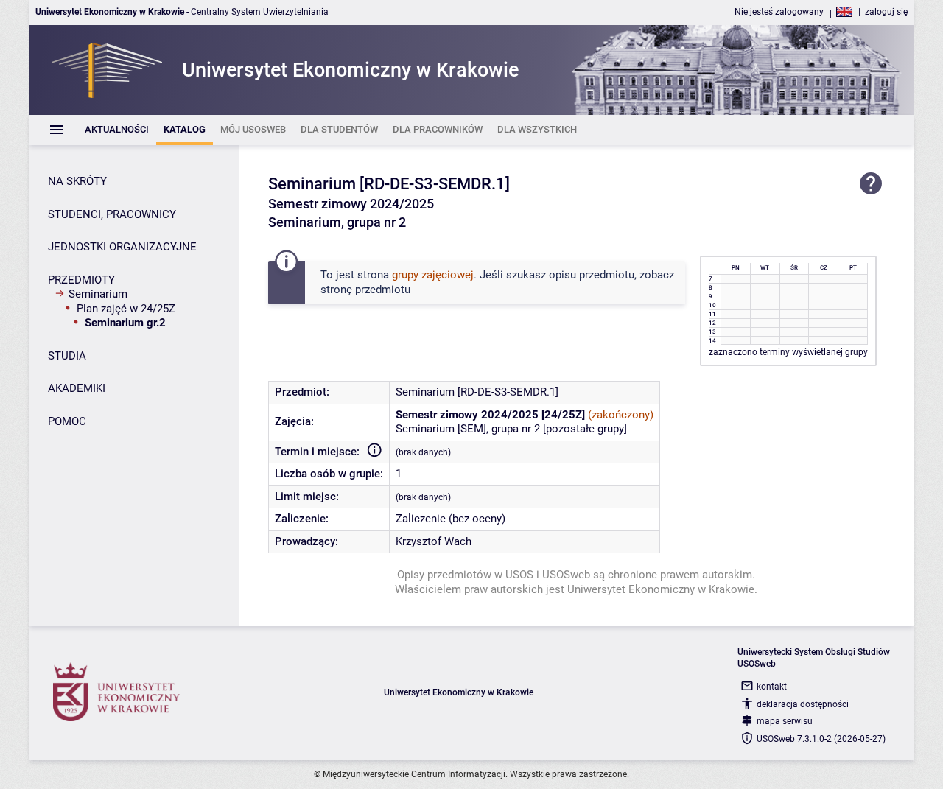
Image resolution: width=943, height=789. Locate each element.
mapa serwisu (785, 721)
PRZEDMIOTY (81, 280)
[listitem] (116, 130)
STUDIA (67, 355)
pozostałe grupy (585, 428)
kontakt (772, 686)
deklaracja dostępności (803, 704)
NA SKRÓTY (77, 181)
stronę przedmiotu (365, 289)
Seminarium (98, 294)
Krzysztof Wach (434, 541)
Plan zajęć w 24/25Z (126, 308)
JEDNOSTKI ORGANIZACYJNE (122, 246)
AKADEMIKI (76, 388)
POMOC (67, 421)
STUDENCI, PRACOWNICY (112, 214)
